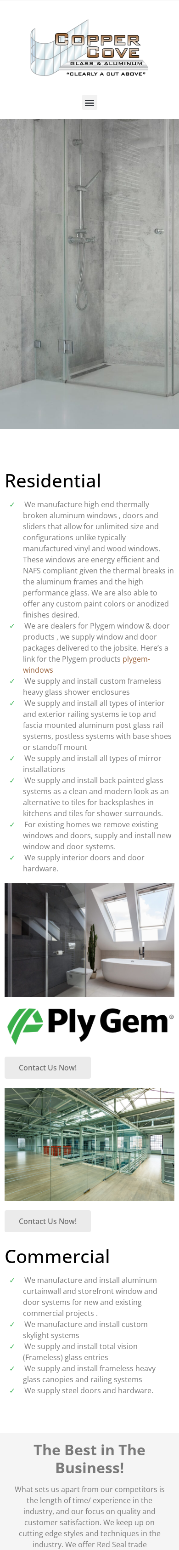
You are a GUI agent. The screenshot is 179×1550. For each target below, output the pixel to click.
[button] (89, 102)
